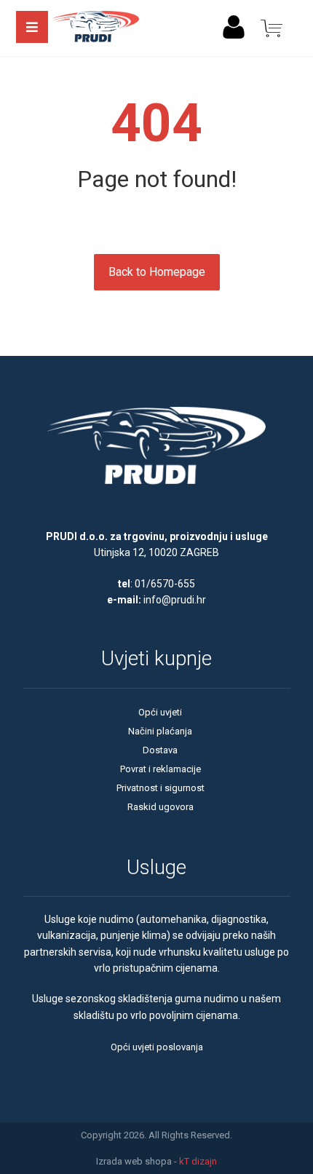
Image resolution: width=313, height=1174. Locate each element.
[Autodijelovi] (95, 28)
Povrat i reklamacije (160, 769)
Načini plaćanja (160, 731)
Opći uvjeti (160, 712)
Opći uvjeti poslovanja (157, 1047)
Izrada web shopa (134, 1161)
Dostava (160, 750)
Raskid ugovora (160, 806)
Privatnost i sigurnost (160, 787)
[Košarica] (271, 27)
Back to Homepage (156, 272)
